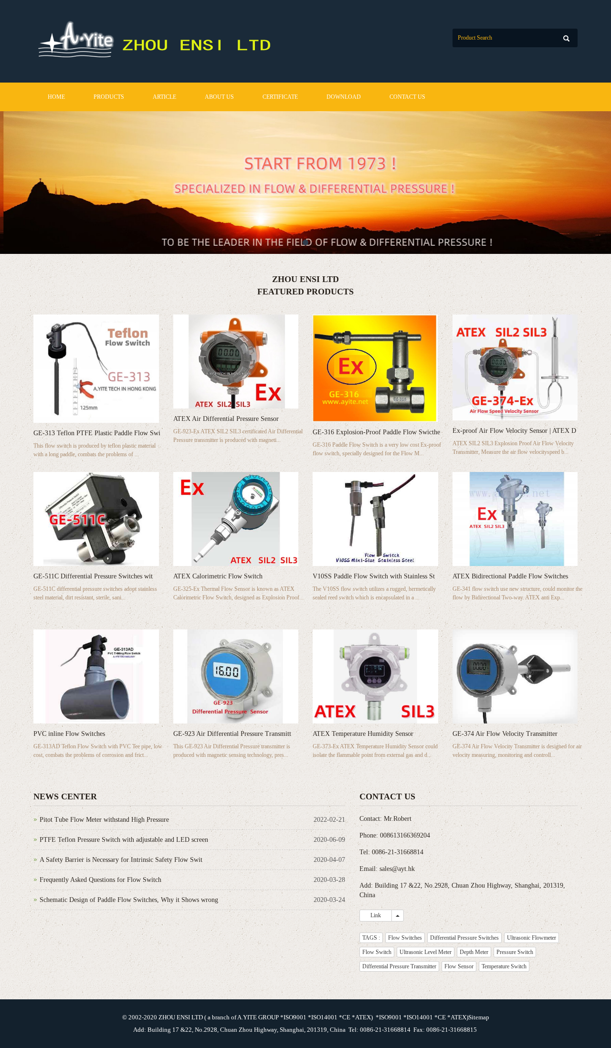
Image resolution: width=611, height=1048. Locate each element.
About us (219, 97)
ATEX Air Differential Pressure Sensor (226, 418)
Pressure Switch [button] (514, 952)
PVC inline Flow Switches (69, 733)
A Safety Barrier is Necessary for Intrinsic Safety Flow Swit (121, 859)
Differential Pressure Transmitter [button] (399, 966)
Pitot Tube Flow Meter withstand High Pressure (104, 819)
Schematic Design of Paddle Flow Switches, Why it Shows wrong (129, 899)
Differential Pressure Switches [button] (464, 937)
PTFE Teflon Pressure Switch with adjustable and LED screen (124, 839)
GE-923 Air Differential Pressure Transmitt (232, 733)
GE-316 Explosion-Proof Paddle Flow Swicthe (376, 432)
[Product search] (566, 38)
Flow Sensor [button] (459, 966)
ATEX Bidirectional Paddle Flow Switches (510, 576)
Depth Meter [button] (474, 952)
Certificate (280, 97)
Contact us (407, 97)
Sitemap (478, 1017)
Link (376, 915)
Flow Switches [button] (405, 937)
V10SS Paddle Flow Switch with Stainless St (374, 576)
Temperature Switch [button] (504, 966)
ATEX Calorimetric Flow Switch (218, 576)
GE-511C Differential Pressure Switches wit (93, 576)
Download (344, 97)
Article (164, 97)
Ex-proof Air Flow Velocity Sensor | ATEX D (514, 430)
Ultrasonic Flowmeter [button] (531, 937)
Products (109, 97)
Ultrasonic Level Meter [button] (426, 952)
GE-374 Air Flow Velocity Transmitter (505, 733)
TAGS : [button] (371, 937)
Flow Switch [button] (376, 952)
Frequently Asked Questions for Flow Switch (100, 879)
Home (56, 97)
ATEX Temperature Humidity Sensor (363, 733)
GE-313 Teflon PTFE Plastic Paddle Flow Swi (96, 433)
